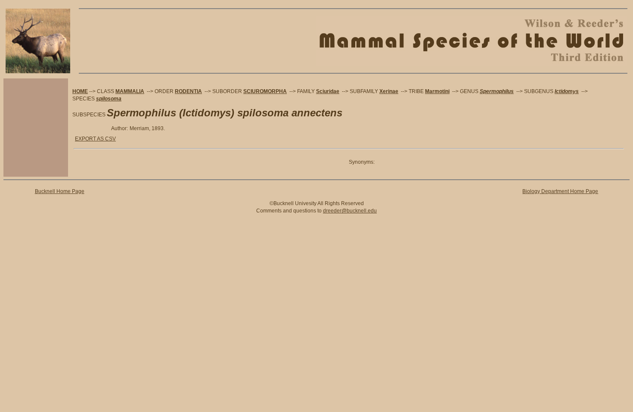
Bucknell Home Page (59, 191)
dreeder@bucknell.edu (350, 211)
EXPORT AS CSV (95, 139)
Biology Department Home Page (560, 191)
